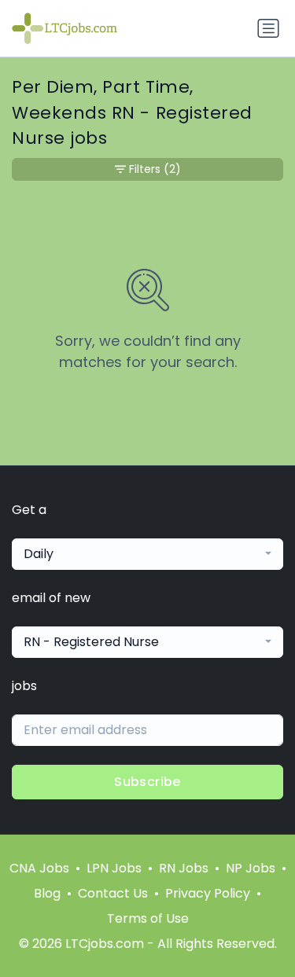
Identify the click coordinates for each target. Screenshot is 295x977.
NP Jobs (250, 868)
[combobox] (147, 554)
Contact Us (113, 893)
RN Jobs (183, 868)
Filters (155, 169)
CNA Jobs (39, 868)
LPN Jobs (114, 868)
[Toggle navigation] (268, 28)
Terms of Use (148, 918)
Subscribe (147, 782)
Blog (47, 893)
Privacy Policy (207, 893)
